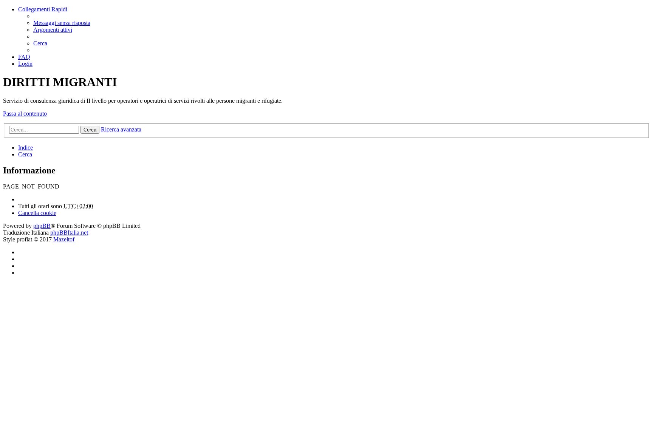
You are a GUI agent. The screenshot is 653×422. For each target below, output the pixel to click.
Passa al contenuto (25, 113)
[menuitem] (61, 23)
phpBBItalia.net (69, 232)
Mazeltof (63, 239)
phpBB (42, 226)
